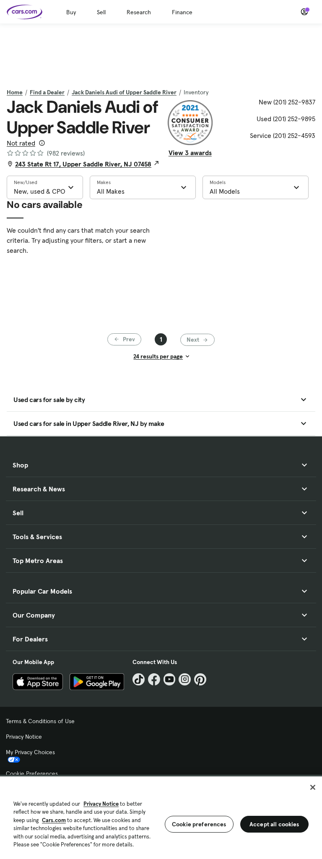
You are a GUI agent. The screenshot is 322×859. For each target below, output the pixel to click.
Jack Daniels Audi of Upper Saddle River (124, 92)
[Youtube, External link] (170, 679)
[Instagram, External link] (185, 679)
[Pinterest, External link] (200, 679)
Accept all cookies (274, 824)
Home (15, 92)
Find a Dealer (47, 92)
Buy (71, 12)
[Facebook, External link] (154, 679)
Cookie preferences (199, 824)
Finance (182, 12)
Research (139, 12)
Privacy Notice (24, 736)
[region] (161, 817)
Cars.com (54, 820)
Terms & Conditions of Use (40, 721)
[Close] (313, 787)
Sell (101, 12)
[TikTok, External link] (138, 679)
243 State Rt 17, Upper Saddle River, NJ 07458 (83, 164)
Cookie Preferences (32, 773)
